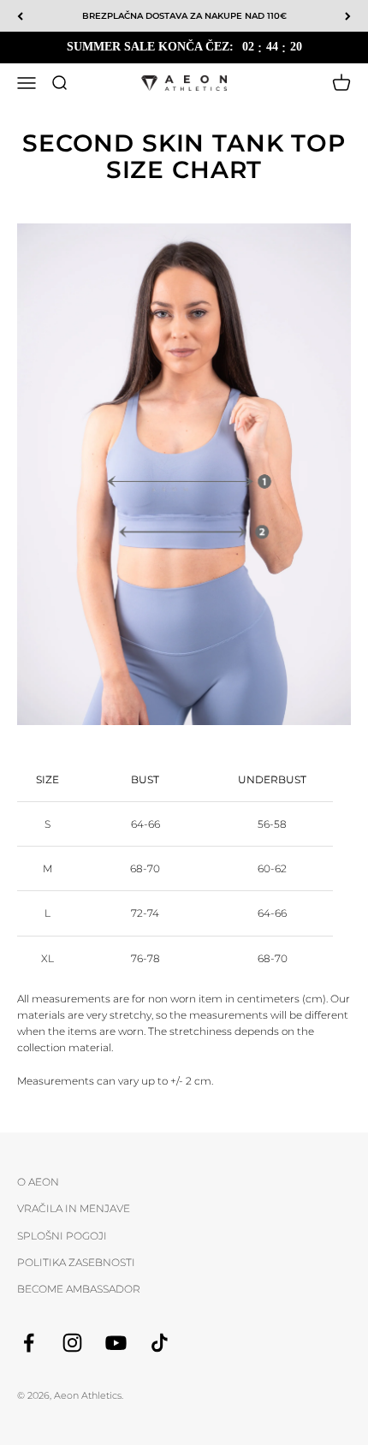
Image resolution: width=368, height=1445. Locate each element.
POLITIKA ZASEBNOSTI (76, 1262)
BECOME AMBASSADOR (78, 1288)
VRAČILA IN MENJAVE (73, 1208)
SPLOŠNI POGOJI (62, 1235)
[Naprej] (348, 16)
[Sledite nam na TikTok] (159, 1342)
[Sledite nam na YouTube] (116, 1342)
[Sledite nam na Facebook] (28, 1342)
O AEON (38, 1181)
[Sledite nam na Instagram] (72, 1342)
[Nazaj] (20, 16)
